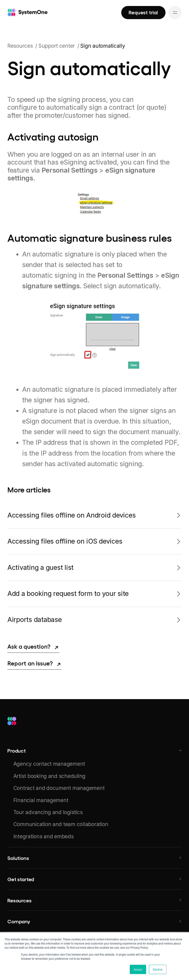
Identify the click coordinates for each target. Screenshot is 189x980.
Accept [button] (138, 969)
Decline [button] (157, 969)
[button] (94, 750)
